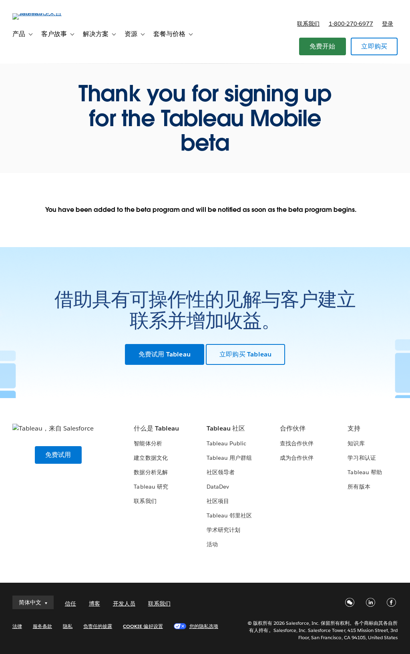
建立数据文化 (150, 457)
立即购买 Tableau (245, 354)
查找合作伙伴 (297, 443)
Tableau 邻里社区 (229, 515)
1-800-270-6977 (351, 23)
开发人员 (124, 603)
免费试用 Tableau (165, 354)
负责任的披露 (97, 626)
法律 (17, 626)
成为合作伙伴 (297, 457)
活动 (212, 544)
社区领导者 (221, 472)
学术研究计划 (223, 529)
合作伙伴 (292, 428)
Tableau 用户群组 (229, 457)
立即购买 (374, 46)
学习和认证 (362, 457)
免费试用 (58, 455)
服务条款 (42, 626)
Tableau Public (226, 443)
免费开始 (323, 46)
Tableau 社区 (226, 428)
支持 (354, 428)
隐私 (67, 626)
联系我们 (308, 23)
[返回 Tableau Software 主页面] (42, 13)
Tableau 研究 (151, 486)
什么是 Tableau (156, 428)
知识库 (356, 443)
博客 (94, 603)
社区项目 (218, 501)
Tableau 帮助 (365, 472)
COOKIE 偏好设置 (143, 626)
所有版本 (359, 486)
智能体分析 (148, 443)
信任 (70, 603)
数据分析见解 (150, 472)
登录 (387, 23)
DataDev (218, 486)
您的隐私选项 (203, 626)
